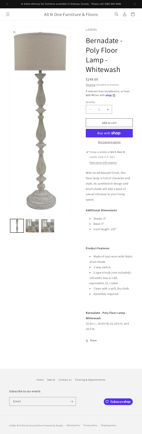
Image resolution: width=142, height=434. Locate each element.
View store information (103, 162)
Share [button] (93, 340)
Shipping (90, 84)
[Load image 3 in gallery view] (47, 226)
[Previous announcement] (7, 4)
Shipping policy (108, 425)
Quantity (90, 102)
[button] (8, 14)
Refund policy (73, 425)
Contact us (65, 379)
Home (40, 379)
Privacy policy (90, 425)
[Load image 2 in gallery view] (32, 226)
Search (51, 379)
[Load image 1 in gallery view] (17, 226)
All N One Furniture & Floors (30, 425)
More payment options (109, 142)
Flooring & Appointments (90, 379)
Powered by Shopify (53, 425)
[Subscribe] (71, 401)
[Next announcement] (135, 4)
